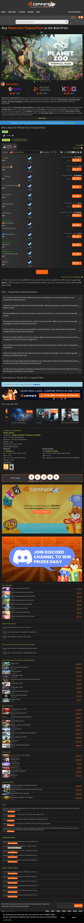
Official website (8, 433)
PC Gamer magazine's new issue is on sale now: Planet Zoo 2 (23, 814)
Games (3, 12)
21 (4, 247)
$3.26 (76, 160)
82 (4, 215)
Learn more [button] (7, 920)
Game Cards (12, 12)
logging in (37, 384)
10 (4, 225)
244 (5, 197)
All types (6, 140)
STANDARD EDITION (20, 140)
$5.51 (76, 263)
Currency (46, 152)
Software (21, 12)
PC (6, 132)
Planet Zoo (70, 123)
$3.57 (76, 187)
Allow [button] (74, 917)
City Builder (36, 435)
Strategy (29, 435)
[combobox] (24, 152)
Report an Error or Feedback (71, 277)
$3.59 (76, 196)
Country (5, 152)
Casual (14, 435)
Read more (42, 118)
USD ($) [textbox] (54, 152)
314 (5, 264)
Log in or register (74, 12)
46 (4, 160)
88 (4, 206)
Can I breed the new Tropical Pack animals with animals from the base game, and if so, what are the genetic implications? (40, 346)
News (38, 12)
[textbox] (17, 152)
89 (4, 169)
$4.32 (76, 236)
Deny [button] (63, 917)
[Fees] (73, 152)
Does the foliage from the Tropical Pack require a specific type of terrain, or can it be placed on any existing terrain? (40, 314)
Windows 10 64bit (51, 451)
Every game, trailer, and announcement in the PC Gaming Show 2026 (26, 823)
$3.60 (76, 206)
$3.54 (76, 178)
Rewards (31, 12)
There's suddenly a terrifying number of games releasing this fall (25, 819)
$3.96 (76, 225)
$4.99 (76, 245)
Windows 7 (10, 451)
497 (5, 188)
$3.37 (76, 169)
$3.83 (76, 215)
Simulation (21, 435)
